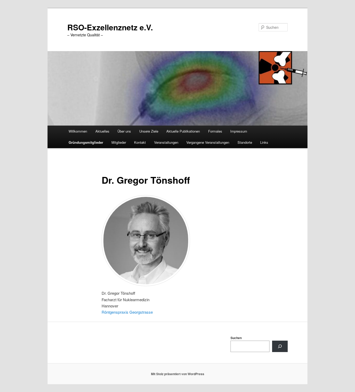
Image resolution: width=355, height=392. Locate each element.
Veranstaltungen (166, 142)
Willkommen (78, 131)
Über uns (124, 131)
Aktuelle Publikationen (183, 131)
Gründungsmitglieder (86, 142)
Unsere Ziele (148, 131)
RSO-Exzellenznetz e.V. (110, 27)
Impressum (238, 131)
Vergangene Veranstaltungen (207, 142)
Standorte (245, 142)
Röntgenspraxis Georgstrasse (127, 312)
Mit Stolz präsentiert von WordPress (177, 374)
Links (264, 142)
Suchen (236, 337)
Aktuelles (102, 131)
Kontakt (140, 142)
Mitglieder (118, 142)
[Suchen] (280, 346)
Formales (215, 131)
